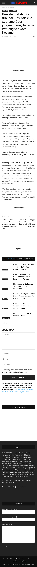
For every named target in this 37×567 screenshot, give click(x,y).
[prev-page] (3, 323)
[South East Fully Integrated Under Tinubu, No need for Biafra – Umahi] (7, 296)
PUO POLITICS (12, 10)
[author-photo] (18, 246)
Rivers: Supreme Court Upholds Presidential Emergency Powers (22, 276)
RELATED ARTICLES (10, 259)
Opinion (30, 559)
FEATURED (11, 7)
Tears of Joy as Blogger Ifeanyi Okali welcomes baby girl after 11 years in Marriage (26, 223)
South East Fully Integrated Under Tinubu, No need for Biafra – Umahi (24, 296)
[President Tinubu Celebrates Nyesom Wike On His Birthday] (7, 305)
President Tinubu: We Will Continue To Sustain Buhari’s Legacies (23, 267)
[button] (3, 2)
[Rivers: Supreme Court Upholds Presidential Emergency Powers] (7, 276)
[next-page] (6, 323)
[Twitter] (14, 74)
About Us (5, 559)
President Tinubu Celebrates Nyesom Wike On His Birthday (23, 306)
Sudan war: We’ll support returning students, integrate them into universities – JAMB (10, 224)
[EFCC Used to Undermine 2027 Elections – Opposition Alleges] (7, 286)
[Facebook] (6, 74)
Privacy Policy (23, 561)
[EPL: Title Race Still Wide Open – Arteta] (7, 315)
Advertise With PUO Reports (18, 559)
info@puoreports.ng (19, 487)
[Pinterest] (22, 74)
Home (4, 7)
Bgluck (6, 36)
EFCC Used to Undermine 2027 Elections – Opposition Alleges (23, 286)
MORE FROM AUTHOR (26, 259)
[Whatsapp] (30, 74)
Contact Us (14, 561)
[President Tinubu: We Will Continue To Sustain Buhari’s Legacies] (7, 266)
